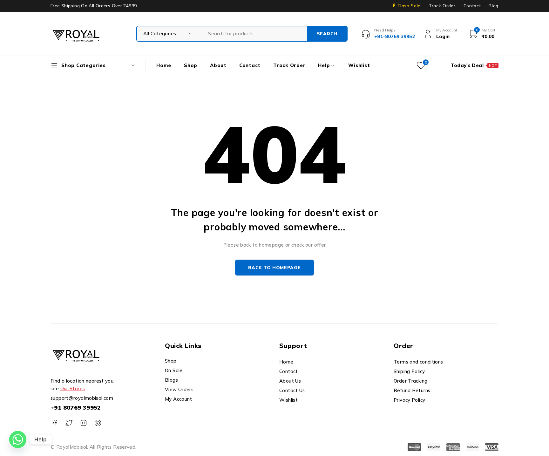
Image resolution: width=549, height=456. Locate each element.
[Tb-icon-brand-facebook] (54, 423)
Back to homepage (274, 267)
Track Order (442, 5)
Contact (472, 5)
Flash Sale (409, 5)
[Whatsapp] (17, 439)
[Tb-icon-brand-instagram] (83, 423)
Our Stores (72, 388)
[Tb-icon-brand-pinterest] (98, 423)
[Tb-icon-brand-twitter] (69, 423)
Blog (493, 5)
